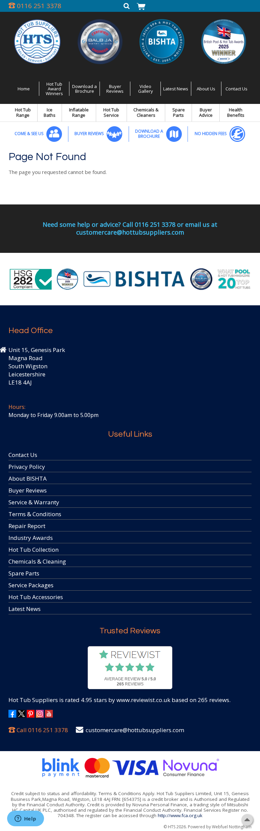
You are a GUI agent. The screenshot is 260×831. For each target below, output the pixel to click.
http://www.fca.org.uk (180, 815)
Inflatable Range (79, 112)
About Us (206, 89)
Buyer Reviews (115, 88)
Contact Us (236, 89)
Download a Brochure (84, 88)
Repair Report (26, 526)
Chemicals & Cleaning (37, 561)
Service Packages (30, 585)
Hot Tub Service (111, 112)
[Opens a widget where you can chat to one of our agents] (25, 819)
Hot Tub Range (23, 112)
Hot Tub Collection (33, 549)
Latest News (175, 89)
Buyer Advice (206, 112)
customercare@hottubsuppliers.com (135, 730)
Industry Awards (30, 538)
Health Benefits (235, 112)
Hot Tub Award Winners (54, 89)
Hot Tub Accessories (35, 597)
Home (24, 89)
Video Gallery (145, 88)
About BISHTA (27, 478)
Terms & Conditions (34, 514)
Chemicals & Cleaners (145, 112)
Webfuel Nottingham (232, 827)
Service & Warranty (33, 502)
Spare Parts (178, 112)
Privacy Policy (26, 467)
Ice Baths (50, 112)
